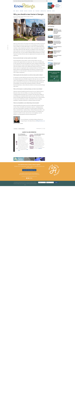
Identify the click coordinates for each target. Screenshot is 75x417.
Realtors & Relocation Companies (25, 16)
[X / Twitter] (31, 178)
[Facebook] (28, 178)
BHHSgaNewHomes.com (40, 120)
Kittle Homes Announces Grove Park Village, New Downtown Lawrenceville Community (57, 31)
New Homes (31, 16)
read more (40, 148)
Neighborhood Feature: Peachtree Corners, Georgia (57, 51)
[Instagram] (30, 178)
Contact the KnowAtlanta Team (29, 170)
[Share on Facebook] (7, 45)
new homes (15, 128)
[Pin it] (7, 49)
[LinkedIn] (26, 178)
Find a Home (19, 16)
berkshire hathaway (21, 128)
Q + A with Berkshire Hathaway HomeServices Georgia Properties (22, 135)
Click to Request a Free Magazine (57, 5)
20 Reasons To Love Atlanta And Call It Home (56, 63)
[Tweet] (7, 47)
